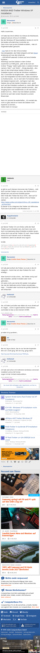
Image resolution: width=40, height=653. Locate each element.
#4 (38, 264)
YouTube (23, 619)
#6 (38, 329)
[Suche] (38, 2)
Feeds (5, 612)
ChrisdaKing (8, 431)
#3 (38, 223)
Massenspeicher (18, 401)
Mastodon (7, 619)
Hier (3, 51)
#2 (38, 186)
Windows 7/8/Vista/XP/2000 (21, 431)
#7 (38, 345)
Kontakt (11, 632)
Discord (15, 612)
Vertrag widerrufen (29, 632)
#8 (38, 366)
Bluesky (25, 612)
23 (5, 539)
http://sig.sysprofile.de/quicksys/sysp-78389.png (14, 354)
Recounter (6, 16)
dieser (36, 53)
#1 (38, 28)
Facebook (6, 616)
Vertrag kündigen (6, 634)
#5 (38, 302)
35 (5, 573)
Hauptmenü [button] (3, 2)
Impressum (4, 632)
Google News (19, 616)
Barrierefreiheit (17, 634)
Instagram (32, 616)
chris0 (7, 412)
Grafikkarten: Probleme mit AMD (22, 420)
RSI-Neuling (8, 420)
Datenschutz (27, 634)
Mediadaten (18, 632)
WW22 (7, 442)
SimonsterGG (5, 252)
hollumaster (8, 401)
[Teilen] (35, 28)
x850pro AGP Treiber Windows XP (18, 418)
